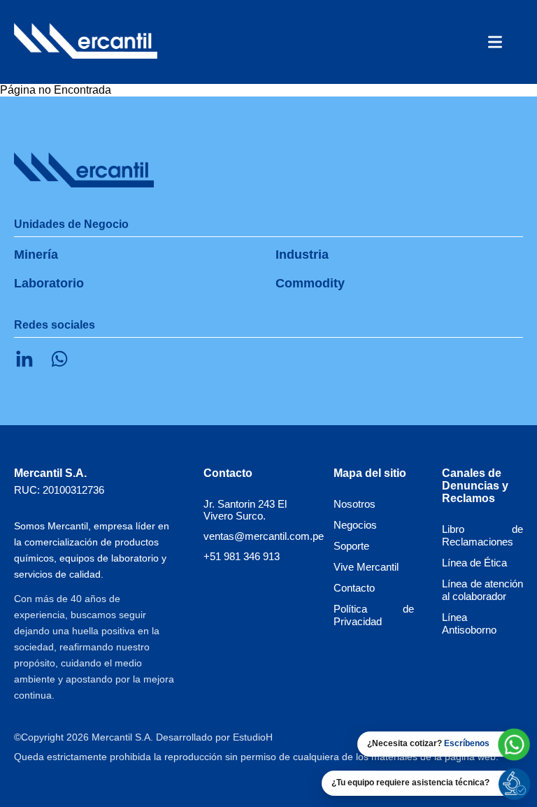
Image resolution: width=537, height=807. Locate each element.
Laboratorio (49, 283)
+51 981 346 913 (241, 556)
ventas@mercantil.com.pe (263, 536)
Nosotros (354, 504)
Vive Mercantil (366, 567)
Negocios (355, 525)
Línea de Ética (474, 563)
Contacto (354, 588)
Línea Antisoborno (469, 623)
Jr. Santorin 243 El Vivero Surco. (245, 510)
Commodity (310, 283)
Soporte (351, 546)
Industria (302, 255)
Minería (36, 255)
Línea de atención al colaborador (482, 590)
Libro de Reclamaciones (482, 535)
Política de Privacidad (374, 615)
